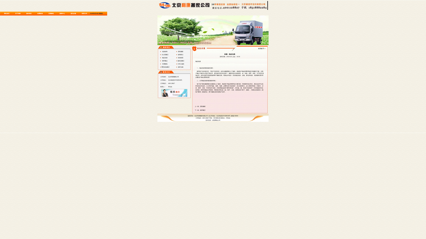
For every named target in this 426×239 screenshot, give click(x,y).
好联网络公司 (216, 120)
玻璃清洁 (180, 54)
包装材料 (165, 51)
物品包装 (165, 58)
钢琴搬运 (165, 61)
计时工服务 (181, 64)
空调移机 (165, 64)
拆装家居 (180, 58)
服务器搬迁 (181, 61)
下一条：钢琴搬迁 (200, 110)
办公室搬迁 (165, 54)
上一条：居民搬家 (200, 106)
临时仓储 (180, 67)
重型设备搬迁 (166, 67)
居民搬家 (180, 51)
